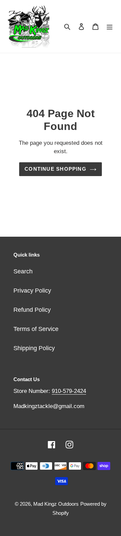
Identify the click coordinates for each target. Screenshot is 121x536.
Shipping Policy (34, 348)
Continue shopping (55, 169)
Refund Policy (32, 309)
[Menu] (110, 26)
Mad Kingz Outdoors (56, 504)
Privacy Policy (32, 290)
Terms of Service (35, 329)
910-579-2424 (69, 391)
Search (23, 271)
